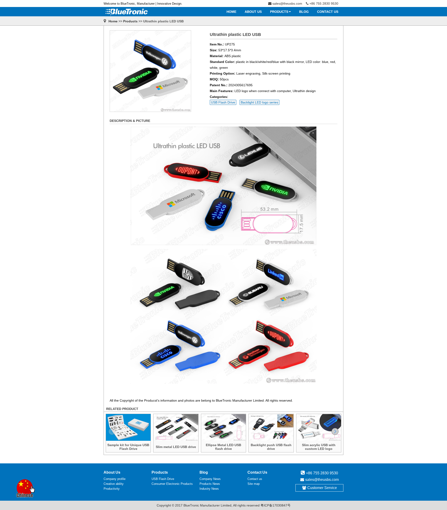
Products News (210, 484)
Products (130, 21)
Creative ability (114, 484)
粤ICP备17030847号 (276, 505)
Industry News (209, 488)
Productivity (112, 488)
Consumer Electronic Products (172, 484)
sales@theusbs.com (322, 480)
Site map (253, 484)
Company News (210, 479)
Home (113, 21)
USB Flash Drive (223, 102)
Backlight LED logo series (259, 102)
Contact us (254, 479)
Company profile (114, 479)
